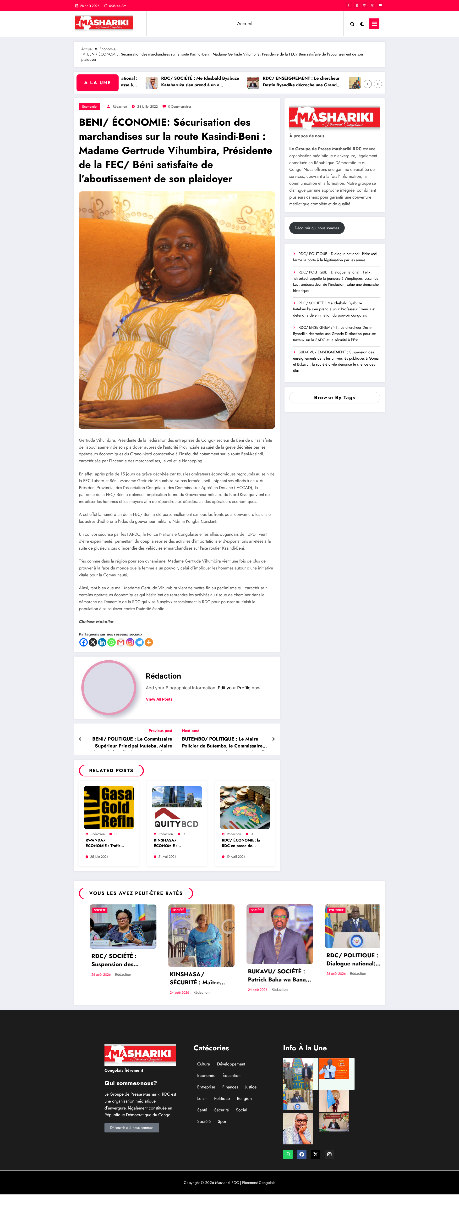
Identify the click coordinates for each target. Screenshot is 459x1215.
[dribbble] (364, 5)
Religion (244, 1098)
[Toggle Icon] (374, 23)
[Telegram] (139, 642)
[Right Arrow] (378, 84)
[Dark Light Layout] (361, 23)
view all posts (159, 699)
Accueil (244, 23)
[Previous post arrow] (80, 739)
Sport (222, 1121)
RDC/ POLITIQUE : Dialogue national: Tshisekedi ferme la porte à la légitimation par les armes (335, 257)
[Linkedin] (102, 642)
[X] (93, 642)
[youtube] (380, 5)
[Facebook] (83, 642)
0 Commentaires (179, 106)
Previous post (160, 730)
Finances (230, 1087)
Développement (231, 1064)
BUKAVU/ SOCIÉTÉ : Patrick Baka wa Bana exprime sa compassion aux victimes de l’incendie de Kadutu (268, 976)
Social (241, 1110)
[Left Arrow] (368, 84)
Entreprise (206, 1087)
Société (89, 910)
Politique (325, 910)
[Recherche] (352, 23)
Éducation (231, 1075)
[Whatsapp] (111, 642)
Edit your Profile (234, 687)
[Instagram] (130, 642)
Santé (202, 1110)
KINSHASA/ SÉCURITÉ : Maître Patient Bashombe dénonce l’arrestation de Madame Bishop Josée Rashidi (187, 978)
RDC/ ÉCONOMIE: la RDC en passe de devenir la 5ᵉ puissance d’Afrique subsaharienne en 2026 (242, 843)
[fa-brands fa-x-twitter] (357, 5)
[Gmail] (121, 642)
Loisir (202, 1098)
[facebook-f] (349, 5)
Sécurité (221, 1110)
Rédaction (120, 106)
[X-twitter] (315, 1154)
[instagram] (372, 5)
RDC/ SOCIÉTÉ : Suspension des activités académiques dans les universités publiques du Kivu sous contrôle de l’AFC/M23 (111, 960)
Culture (203, 1064)
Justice (251, 1087)
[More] (149, 642)
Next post (190, 730)
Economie (89, 106)
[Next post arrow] (273, 739)
